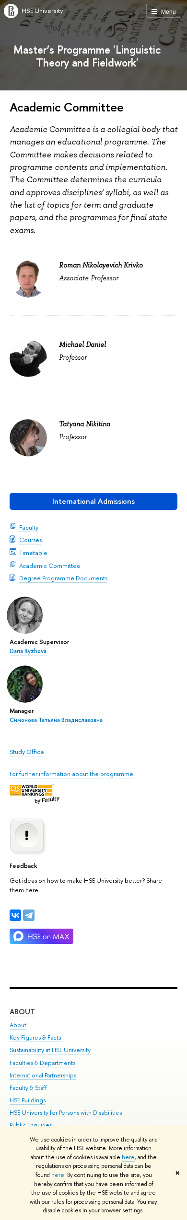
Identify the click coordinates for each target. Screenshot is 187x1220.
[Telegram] (29, 915)
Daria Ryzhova (28, 651)
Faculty (28, 527)
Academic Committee (50, 565)
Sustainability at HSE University (50, 1050)
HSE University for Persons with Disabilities (66, 1113)
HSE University (42, 10)
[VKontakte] (15, 915)
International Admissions (93, 501)
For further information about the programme (71, 773)
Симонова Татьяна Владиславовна (56, 720)
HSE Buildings (28, 1100)
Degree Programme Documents (63, 578)
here (128, 1157)
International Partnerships (43, 1075)
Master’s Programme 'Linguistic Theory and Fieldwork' (87, 56)
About (22, 1012)
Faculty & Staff (28, 1088)
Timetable (33, 552)
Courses (30, 539)
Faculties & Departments (42, 1063)
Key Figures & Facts (35, 1037)
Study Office (27, 751)
